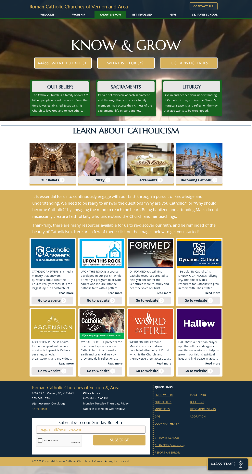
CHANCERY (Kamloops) (169, 445)
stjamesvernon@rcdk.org (48, 403)
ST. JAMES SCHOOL (167, 438)
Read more (66, 293)
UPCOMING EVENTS (203, 409)
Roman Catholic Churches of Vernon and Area (79, 7)
